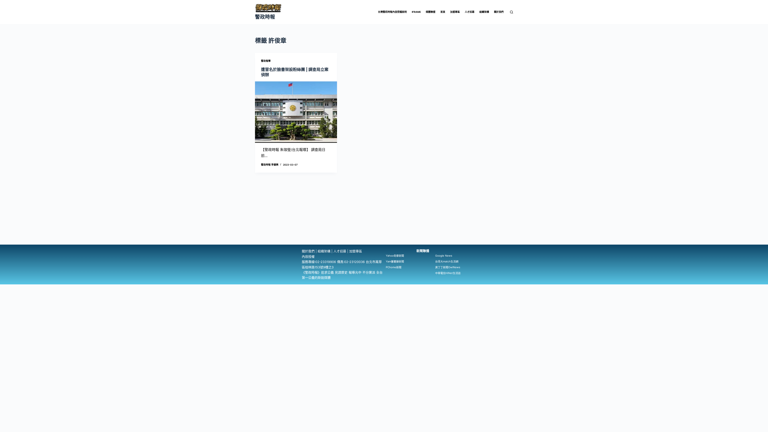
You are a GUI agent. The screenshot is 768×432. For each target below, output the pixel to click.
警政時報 (265, 17)
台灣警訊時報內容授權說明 (392, 11)
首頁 (442, 11)
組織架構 (484, 11)
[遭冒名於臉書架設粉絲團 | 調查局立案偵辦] (296, 112)
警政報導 (266, 60)
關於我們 (499, 11)
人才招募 (469, 11)
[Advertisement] (384, 215)
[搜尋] (511, 12)
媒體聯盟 (430, 11)
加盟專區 (455, 11)
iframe (416, 11)
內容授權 (308, 257)
